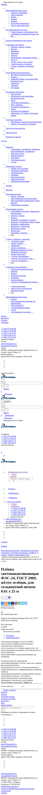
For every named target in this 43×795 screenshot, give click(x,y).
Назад (14, 474)
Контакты (5, 701)
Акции (4, 694)
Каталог (4, 692)
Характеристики (12, 638)
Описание (10, 636)
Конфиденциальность (10, 786)
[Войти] (2, 450)
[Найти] (6, 386)
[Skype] (22, 603)
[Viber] (15, 603)
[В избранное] (6, 597)
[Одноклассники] (5, 603)
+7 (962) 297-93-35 (8, 337)
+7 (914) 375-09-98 (8, 329)
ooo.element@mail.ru (9, 346)
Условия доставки (8, 699)
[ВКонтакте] (2, 603)
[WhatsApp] (19, 603)
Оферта (4, 793)
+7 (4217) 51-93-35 (8, 333)
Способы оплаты (8, 697)
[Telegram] (25, 603)
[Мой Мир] (9, 603)
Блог (3, 703)
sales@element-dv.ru (9, 344)
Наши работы (6, 705)
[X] (12, 603)
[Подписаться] (3, 710)
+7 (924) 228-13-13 (8, 335)
